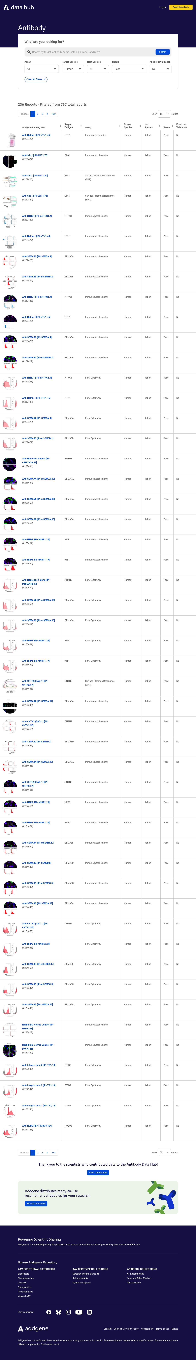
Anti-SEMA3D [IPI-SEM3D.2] (36, 741)
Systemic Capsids (81, 1282)
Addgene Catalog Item (33, 127)
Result (115, 62)
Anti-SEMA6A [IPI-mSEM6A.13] (38, 519)
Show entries (165, 113)
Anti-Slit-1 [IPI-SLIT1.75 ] (35, 155)
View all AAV (24, 1296)
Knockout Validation (160, 62)
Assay (28, 62)
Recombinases (25, 1291)
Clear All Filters (34, 79)
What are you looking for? (44, 41)
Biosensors (23, 1273)
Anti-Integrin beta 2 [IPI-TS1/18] (38, 1065)
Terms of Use (162, 1328)
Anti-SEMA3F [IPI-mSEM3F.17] (38, 842)
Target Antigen (69, 126)
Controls (22, 1282)
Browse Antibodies (36, 1203)
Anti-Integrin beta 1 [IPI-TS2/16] (38, 1105)
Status (174, 1328)
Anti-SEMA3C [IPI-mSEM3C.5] (37, 883)
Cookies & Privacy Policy (126, 1328)
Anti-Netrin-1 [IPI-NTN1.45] (36, 135)
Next (54, 114)
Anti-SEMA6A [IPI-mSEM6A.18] (38, 499)
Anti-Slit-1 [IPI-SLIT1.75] (35, 195)
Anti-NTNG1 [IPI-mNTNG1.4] (37, 216)
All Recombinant (135, 1273)
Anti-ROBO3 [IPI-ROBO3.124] (37, 1125)
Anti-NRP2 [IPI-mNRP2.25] (36, 822)
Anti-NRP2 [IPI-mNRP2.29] (36, 802)
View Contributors (98, 1172)
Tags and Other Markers (139, 1278)
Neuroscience (134, 1282)
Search (162, 51)
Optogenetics (24, 1287)
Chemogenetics (26, 1278)
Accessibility (147, 1328)
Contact (107, 1328)
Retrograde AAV (80, 1278)
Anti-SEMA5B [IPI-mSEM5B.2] (37, 276)
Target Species (70, 62)
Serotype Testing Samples (85, 1273)
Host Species (94, 62)
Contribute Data (181, 7)
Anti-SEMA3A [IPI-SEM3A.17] (37, 701)
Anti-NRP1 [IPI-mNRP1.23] (36, 539)
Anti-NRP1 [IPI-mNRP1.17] (36, 559)
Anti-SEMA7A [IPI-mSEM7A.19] (38, 478)
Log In (162, 7)
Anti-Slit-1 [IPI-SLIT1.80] (35, 175)
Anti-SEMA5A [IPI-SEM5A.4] (37, 256)
